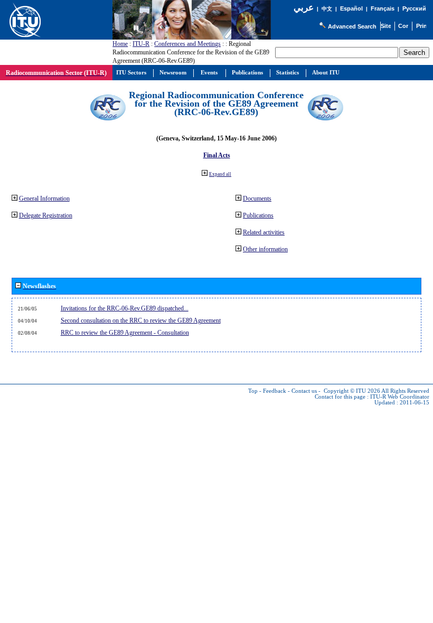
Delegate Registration (45, 215)
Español (351, 8)
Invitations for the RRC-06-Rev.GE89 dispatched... (125, 308)
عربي (304, 8)
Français (382, 8)
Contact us (304, 391)
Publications (258, 215)
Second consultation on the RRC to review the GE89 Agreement (141, 320)
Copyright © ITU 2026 (352, 391)
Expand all (220, 174)
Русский (414, 8)
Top (253, 391)
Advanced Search (352, 26)
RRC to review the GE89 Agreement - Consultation (125, 332)
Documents (257, 198)
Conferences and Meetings (187, 44)
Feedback (274, 391)
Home (120, 44)
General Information (44, 198)
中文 (327, 9)
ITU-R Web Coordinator (399, 397)
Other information (265, 249)
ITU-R (141, 44)
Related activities (264, 232)
